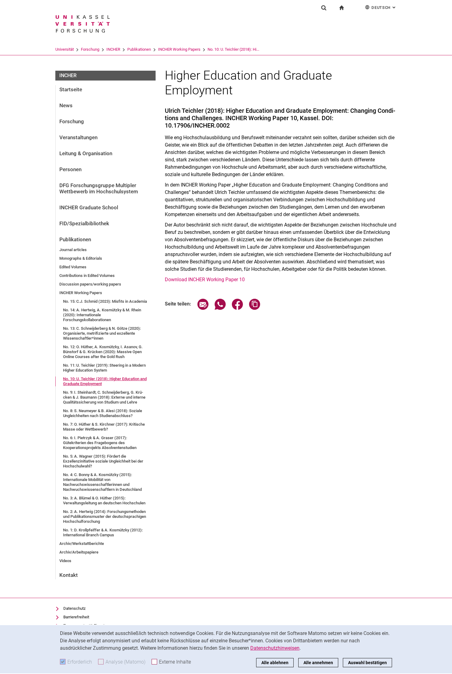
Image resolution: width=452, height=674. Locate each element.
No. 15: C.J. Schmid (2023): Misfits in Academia (105, 301)
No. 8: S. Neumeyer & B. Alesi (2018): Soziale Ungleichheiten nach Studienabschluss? (102, 413)
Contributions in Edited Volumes (87, 275)
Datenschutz (74, 608)
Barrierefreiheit (76, 617)
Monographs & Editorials (80, 258)
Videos (65, 560)
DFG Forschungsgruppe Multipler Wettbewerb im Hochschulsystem (98, 188)
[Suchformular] (324, 8)
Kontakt (68, 575)
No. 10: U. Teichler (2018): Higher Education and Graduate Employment (105, 381)
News (66, 105)
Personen (70, 169)
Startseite (70, 89)
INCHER (113, 49)
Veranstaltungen (78, 137)
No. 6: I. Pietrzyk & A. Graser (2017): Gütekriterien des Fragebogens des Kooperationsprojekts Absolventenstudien (100, 443)
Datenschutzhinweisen (274, 648)
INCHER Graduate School (88, 207)
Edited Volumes (72, 267)
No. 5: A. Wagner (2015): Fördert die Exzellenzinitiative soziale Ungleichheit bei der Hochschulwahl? (103, 461)
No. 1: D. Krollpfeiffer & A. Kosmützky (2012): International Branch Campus (103, 532)
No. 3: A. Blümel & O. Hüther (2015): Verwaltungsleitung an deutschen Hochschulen (104, 500)
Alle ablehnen (274, 662)
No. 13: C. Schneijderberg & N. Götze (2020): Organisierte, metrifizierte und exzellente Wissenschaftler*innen (102, 333)
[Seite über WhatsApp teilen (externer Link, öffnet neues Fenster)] (220, 308)
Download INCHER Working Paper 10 (205, 279)
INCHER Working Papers (179, 49)
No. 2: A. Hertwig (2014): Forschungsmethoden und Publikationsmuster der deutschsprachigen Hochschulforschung (104, 516)
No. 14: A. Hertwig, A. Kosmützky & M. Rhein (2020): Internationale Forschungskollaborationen (102, 315)
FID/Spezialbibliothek (84, 223)
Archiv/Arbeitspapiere (78, 552)
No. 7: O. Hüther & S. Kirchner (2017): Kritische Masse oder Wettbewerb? (104, 427)
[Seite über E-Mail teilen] (202, 308)
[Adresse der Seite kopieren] (254, 308)
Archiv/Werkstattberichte (81, 543)
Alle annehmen (318, 662)
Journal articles (73, 249)
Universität (64, 49)
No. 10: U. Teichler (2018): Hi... (233, 49)
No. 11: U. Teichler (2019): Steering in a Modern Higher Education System (104, 367)
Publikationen (139, 49)
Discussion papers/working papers (90, 284)
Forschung (90, 49)
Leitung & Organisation (85, 153)
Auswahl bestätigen (367, 662)
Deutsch (384, 7)
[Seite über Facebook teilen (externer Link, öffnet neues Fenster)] (237, 308)
